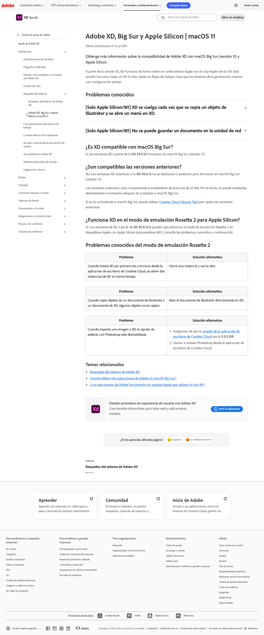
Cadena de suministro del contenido (77, 554)
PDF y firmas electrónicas (64, 5)
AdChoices (253, 628)
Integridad (224, 592)
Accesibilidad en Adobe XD (37, 154)
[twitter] (61, 628)
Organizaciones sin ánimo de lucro (129, 550)
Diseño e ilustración (15, 559)
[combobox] (187, 17)
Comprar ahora (178, 5)
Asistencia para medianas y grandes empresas (187, 566)
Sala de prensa (226, 566)
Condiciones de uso (169, 628)
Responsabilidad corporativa (232, 571)
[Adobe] (8, 5)
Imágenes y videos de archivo (20, 585)
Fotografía (11, 554)
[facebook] (48, 628)
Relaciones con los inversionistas (234, 576)
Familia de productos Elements (21, 580)
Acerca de (223, 550)
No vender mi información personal (225, 628)
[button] (236, 5)
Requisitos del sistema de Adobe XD (45, 103)
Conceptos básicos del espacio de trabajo (41, 125)
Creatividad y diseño (30, 5)
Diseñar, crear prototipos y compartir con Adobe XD (42, 76)
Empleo (222, 555)
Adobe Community (175, 555)
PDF (8, 570)
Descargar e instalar (175, 550)
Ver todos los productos (17, 591)
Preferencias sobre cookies (193, 628)
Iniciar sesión (251, 5)
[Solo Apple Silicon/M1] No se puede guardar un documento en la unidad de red (163, 130)
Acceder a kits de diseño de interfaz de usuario (44, 144)
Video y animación (15, 564)
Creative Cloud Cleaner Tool (178, 202)
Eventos (223, 561)
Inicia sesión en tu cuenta (231, 545)
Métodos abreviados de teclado (40, 162)
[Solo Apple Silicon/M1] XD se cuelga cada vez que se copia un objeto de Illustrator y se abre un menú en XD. (156, 110)
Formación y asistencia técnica (141, 5)
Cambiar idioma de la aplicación (40, 135)
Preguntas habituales (34, 67)
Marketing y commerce (101, 5)
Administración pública (123, 555)
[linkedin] (68, 628)
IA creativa (11, 549)
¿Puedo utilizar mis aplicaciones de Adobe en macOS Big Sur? (133, 378)
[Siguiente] (208, 470)
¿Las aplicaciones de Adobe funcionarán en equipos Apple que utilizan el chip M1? (147, 385)
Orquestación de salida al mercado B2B (78, 570)
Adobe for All (225, 597)
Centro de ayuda (174, 545)
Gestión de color (32, 86)
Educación (117, 545)
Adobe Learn (172, 561)
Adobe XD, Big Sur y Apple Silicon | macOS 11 (43, 114)
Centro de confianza (228, 587)
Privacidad (152, 628)
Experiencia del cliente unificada (75, 559)
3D (7, 575)
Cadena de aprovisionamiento (233, 582)
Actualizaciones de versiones (38, 59)
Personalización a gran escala (73, 549)
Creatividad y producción (71, 564)
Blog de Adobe (226, 603)
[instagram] (55, 628)
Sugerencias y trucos (34, 169)
